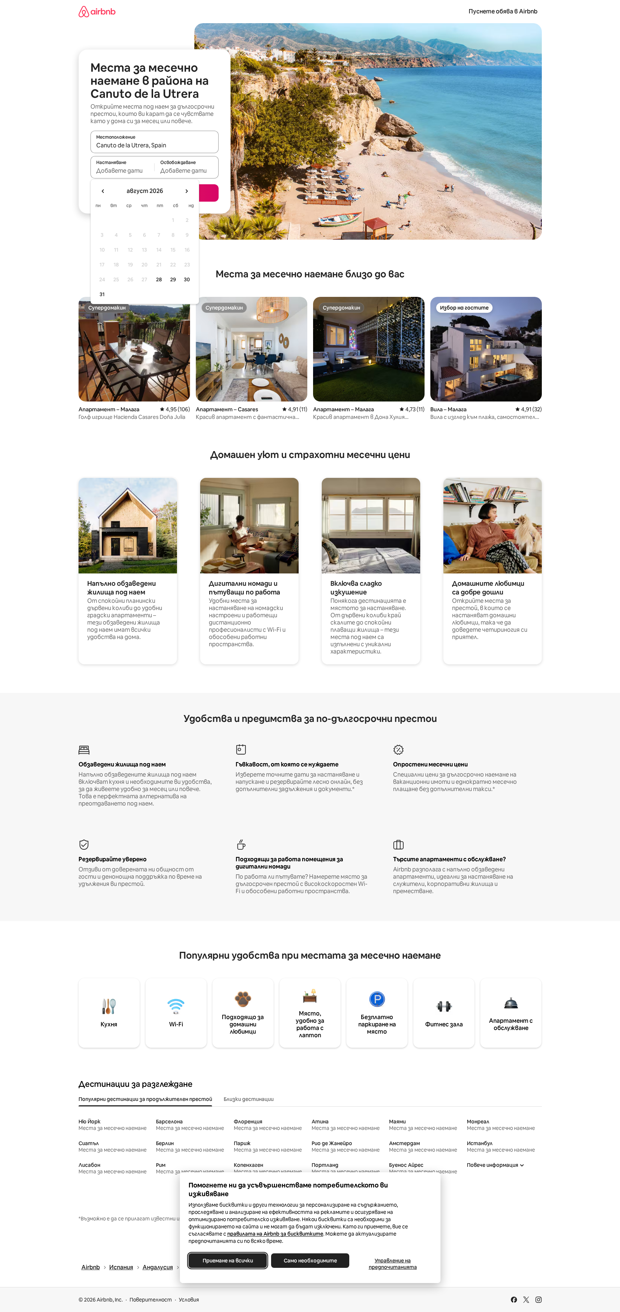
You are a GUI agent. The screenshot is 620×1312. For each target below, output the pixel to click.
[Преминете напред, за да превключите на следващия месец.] (186, 191)
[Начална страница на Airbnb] (97, 11)
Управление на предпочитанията (392, 1263)
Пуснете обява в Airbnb (503, 11)
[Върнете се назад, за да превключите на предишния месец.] (103, 191)
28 (159, 279)
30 (187, 279)
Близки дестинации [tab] (249, 1099)
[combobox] (154, 145)
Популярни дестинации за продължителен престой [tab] (145, 1099)
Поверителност (151, 1299)
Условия (189, 1299)
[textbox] (122, 170)
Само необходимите (310, 1260)
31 (102, 294)
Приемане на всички (227, 1260)
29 (173, 279)
